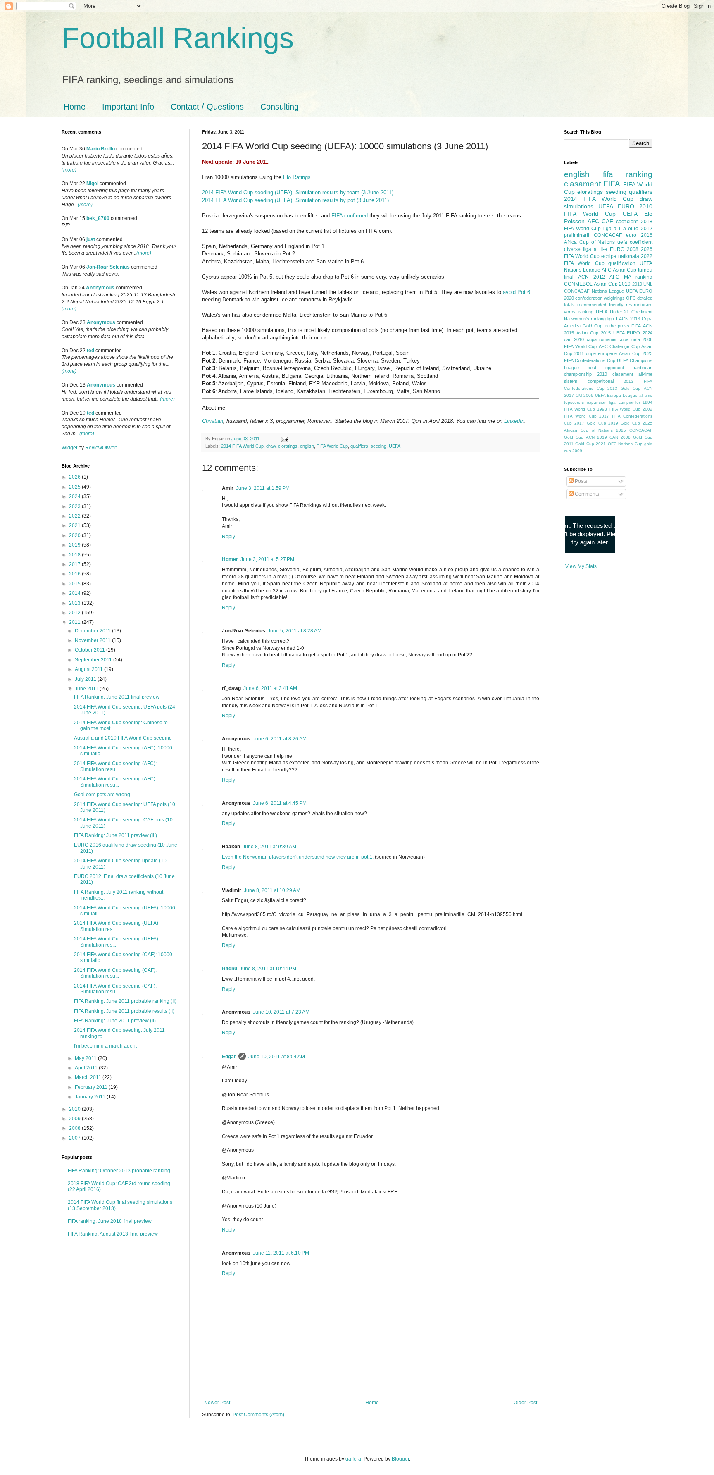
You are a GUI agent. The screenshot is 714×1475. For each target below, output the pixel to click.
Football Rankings (178, 38)
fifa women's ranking (585, 318)
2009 (75, 1119)
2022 (75, 516)
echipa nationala (620, 256)
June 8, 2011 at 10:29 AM (272, 890)
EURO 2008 (624, 249)
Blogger (400, 1459)
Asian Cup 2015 (593, 332)
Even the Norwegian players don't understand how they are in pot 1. (298, 857)
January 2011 (91, 1097)
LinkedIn (514, 421)
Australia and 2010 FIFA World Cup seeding (123, 738)
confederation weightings (600, 298)
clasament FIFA (592, 183)
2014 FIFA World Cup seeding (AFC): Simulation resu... (115, 766)
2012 (75, 613)
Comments (586, 494)
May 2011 (86, 1058)
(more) (69, 170)
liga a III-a (595, 249)
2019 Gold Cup (624, 423)
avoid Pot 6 (516, 292)
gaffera (353, 1459)
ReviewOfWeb (101, 448)
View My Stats (581, 566)
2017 (75, 564)
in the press (617, 325)
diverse (572, 249)
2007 (75, 1138)
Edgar (229, 1057)
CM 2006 (584, 395)
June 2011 (87, 689)
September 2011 (94, 660)
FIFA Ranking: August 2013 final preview (113, 1234)
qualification (621, 263)
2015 (75, 584)
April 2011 (87, 1068)
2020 (75, 535)
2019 (75, 545)
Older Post (525, 1403)
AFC (593, 221)
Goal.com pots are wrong (102, 794)
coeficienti (627, 221)
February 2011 (92, 1087)
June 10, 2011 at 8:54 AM (276, 1057)
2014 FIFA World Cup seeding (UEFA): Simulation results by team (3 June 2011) (297, 192)
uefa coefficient (634, 242)
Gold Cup (592, 325)
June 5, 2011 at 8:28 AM (294, 631)
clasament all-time (632, 374)
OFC (631, 298)
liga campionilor (624, 402)
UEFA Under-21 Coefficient (624, 311)
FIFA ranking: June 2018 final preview (110, 1221)
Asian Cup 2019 (612, 284)
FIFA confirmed (349, 215)
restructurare (639, 304)
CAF (607, 221)
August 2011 (89, 669)
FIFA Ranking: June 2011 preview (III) (115, 835)
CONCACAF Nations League (594, 291)
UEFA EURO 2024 (632, 332)
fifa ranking (628, 174)
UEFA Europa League (616, 395)
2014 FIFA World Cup (242, 446)
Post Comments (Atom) (258, 1415)
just (90, 239)
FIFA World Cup (332, 446)
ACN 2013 (629, 318)
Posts (580, 481)
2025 (75, 487)
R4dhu (229, 968)
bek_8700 (97, 218)
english (307, 446)
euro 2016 (639, 235)
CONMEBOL (578, 284)
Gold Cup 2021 (590, 444)
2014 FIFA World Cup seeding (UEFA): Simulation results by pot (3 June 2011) (295, 200)
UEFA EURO (616, 206)
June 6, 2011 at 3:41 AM (270, 688)
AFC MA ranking (630, 277)
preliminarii (576, 235)
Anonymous (100, 288)
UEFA (394, 446)
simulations (578, 206)
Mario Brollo (100, 149)
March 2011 (88, 1077)
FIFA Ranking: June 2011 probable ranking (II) (125, 1001)
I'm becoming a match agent (105, 1046)
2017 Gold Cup (590, 423)
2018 (75, 555)
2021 (75, 525)
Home (75, 106)
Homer (230, 559)
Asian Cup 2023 (635, 353)
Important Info (128, 106)
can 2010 (574, 339)
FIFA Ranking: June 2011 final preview (116, 697)
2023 (75, 506)
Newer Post (217, 1403)
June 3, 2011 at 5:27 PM (267, 559)
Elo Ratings (297, 177)
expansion (597, 402)
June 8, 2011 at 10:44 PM (268, 968)
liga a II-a (614, 229)
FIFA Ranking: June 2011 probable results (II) (124, 1011)
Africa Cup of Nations (589, 242)
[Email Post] (283, 438)
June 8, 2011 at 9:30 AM (269, 847)
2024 (75, 496)
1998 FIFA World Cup (618, 409)
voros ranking (578, 311)
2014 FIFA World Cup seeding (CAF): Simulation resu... (115, 973)
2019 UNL (642, 284)
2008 (75, 1128)
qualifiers (359, 446)
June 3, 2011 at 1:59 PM (263, 488)
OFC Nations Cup (625, 444)
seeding (378, 446)
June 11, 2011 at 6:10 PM (281, 1253)
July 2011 (86, 679)
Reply (228, 536)
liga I (612, 318)
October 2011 (90, 650)
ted (90, 350)
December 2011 (93, 631)
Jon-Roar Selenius (108, 267)
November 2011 (93, 640)
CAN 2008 (620, 437)
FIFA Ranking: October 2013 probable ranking (119, 1171)
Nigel (92, 183)
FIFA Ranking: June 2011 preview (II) (115, 1021)
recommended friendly (600, 304)
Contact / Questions (207, 106)
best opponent (606, 367)
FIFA (636, 325)
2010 (75, 1109)
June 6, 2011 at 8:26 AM (280, 739)
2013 (75, 603)
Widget (70, 448)
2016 (75, 574)
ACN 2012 (591, 277)
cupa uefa (629, 339)
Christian (212, 421)
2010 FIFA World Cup (608, 210)
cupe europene (601, 353)
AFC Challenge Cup (619, 346)
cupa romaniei (601, 339)
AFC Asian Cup (619, 270)
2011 (75, 622)
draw (271, 446)
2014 (75, 593)
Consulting (279, 106)
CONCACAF (608, 235)
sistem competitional (589, 381)
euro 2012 (640, 229)
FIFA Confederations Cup (589, 360)
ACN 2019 (596, 437)
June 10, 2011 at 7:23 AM (281, 1012)
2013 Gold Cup (623, 388)
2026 (75, 477)
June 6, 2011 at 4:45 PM (280, 803)
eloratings (288, 446)
